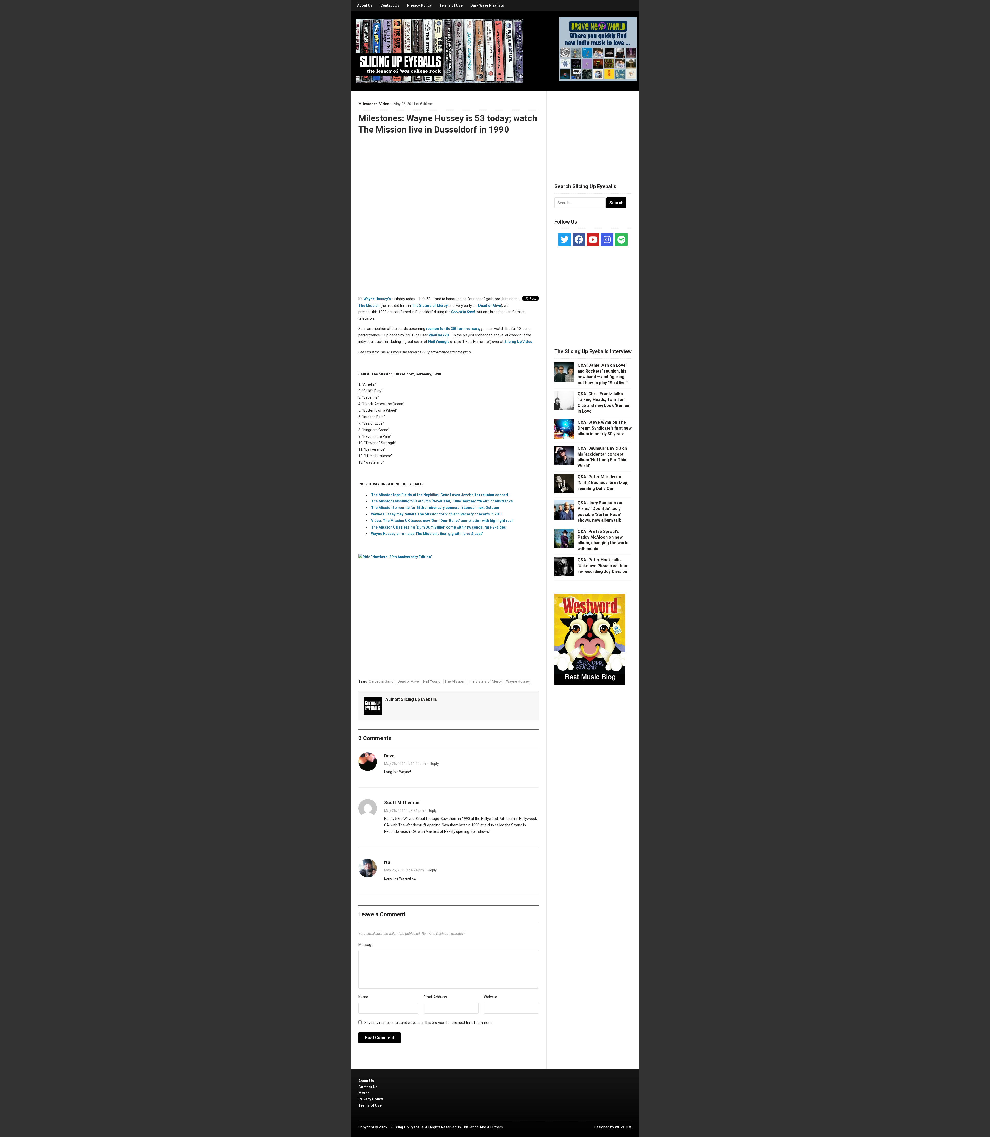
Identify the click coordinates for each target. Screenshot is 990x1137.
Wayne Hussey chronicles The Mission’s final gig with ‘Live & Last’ (427, 534)
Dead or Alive (489, 305)
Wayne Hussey (518, 681)
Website (490, 997)
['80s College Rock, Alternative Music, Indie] (439, 50)
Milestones (368, 104)
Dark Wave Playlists (487, 5)
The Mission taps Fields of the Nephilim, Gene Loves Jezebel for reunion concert (439, 495)
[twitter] (564, 239)
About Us (365, 5)
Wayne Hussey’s (377, 299)
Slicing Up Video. (518, 342)
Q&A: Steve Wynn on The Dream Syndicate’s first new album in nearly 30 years (605, 428)
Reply (434, 764)
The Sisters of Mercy (430, 305)
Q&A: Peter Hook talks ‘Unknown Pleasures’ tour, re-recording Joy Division (603, 565)
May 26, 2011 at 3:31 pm (404, 811)
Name (363, 997)
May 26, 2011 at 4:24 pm (404, 870)
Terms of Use (451, 5)
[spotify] (621, 239)
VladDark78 (438, 335)
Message (365, 945)
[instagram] (607, 239)
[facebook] (579, 239)
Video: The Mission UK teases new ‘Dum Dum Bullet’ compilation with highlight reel (442, 520)
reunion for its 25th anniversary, (453, 329)
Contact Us (389, 5)
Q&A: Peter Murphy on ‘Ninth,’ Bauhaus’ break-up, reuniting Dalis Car (603, 482)
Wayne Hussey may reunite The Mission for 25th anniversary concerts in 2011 (437, 514)
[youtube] (593, 239)
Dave (389, 756)
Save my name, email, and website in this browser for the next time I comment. (428, 1022)
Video (384, 104)
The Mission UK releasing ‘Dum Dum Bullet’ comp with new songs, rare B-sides (438, 527)
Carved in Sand (381, 681)
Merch (363, 1093)
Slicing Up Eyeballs (419, 699)
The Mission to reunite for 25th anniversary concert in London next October (435, 508)
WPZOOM (623, 1127)
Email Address (435, 997)
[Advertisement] (593, 130)
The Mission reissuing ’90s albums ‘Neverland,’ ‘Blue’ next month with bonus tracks (442, 501)
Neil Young (431, 681)
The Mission (369, 305)
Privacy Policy (419, 5)
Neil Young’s (438, 342)
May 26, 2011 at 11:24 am (405, 764)
